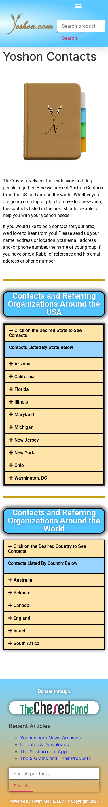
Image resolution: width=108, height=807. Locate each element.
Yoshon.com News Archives (50, 737)
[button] (78, 5)
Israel (19, 630)
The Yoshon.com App (43, 751)
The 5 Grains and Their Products (55, 758)
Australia (23, 580)
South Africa (26, 643)
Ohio (19, 465)
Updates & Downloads (44, 744)
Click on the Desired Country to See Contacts (47, 549)
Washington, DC (30, 478)
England (22, 618)
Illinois (21, 402)
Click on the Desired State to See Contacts (45, 333)
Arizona (22, 364)
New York (24, 452)
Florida (21, 389)
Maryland (24, 414)
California (24, 376)
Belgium (22, 592)
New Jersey (26, 440)
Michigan (23, 427)
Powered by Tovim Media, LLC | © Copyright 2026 (54, 801)
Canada (21, 605)
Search (69, 38)
